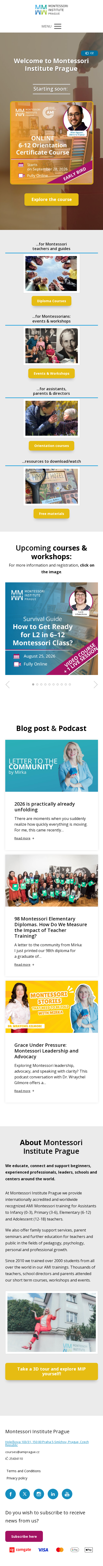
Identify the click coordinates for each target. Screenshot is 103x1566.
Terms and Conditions (23, 1471)
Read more (22, 838)
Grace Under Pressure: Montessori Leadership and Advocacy (46, 1051)
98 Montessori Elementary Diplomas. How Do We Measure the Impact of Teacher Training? (50, 927)
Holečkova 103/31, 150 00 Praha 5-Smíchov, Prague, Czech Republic (47, 1443)
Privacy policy (16, 1478)
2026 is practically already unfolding (44, 807)
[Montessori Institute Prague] (51, 10)
